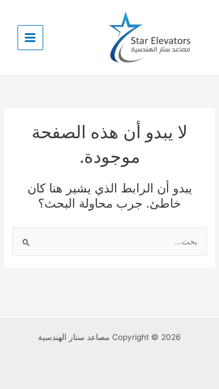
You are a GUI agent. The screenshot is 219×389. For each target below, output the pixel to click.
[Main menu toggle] (30, 38)
